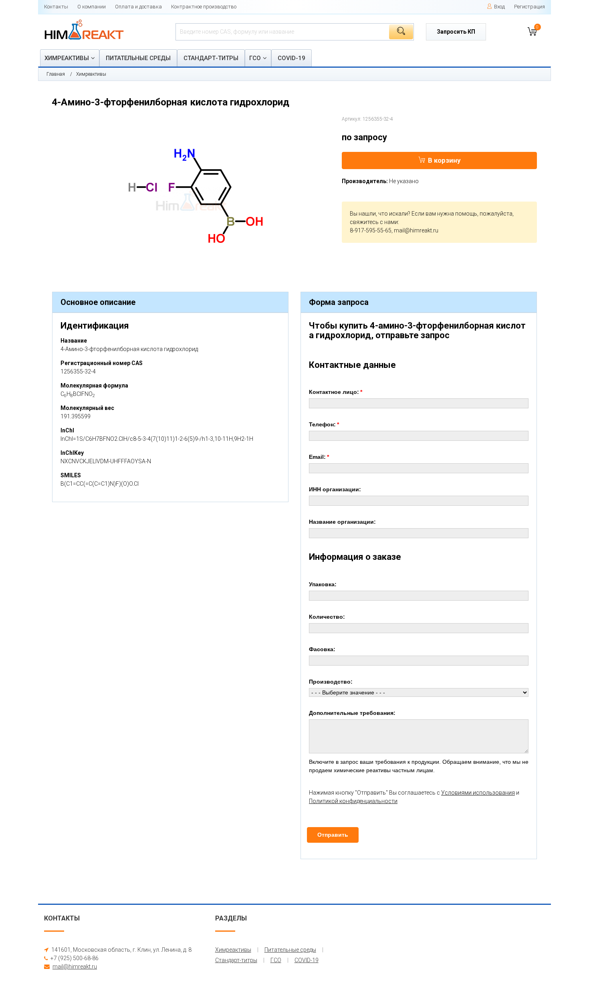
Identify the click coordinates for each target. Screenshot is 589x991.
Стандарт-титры (211, 58)
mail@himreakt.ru (416, 230)
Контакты (56, 7)
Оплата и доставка (138, 7)
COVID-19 (291, 58)
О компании (91, 7)
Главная (55, 74)
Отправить (332, 835)
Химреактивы (66, 58)
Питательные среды (138, 58)
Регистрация (529, 7)
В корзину (444, 160)
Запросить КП (456, 31)
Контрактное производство (203, 7)
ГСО (255, 58)
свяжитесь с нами (374, 222)
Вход (499, 7)
